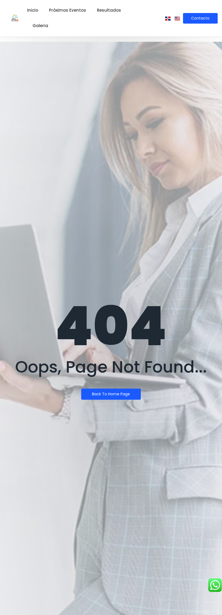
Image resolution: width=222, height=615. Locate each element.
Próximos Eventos (67, 10)
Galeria (40, 25)
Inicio (32, 10)
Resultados (109, 10)
